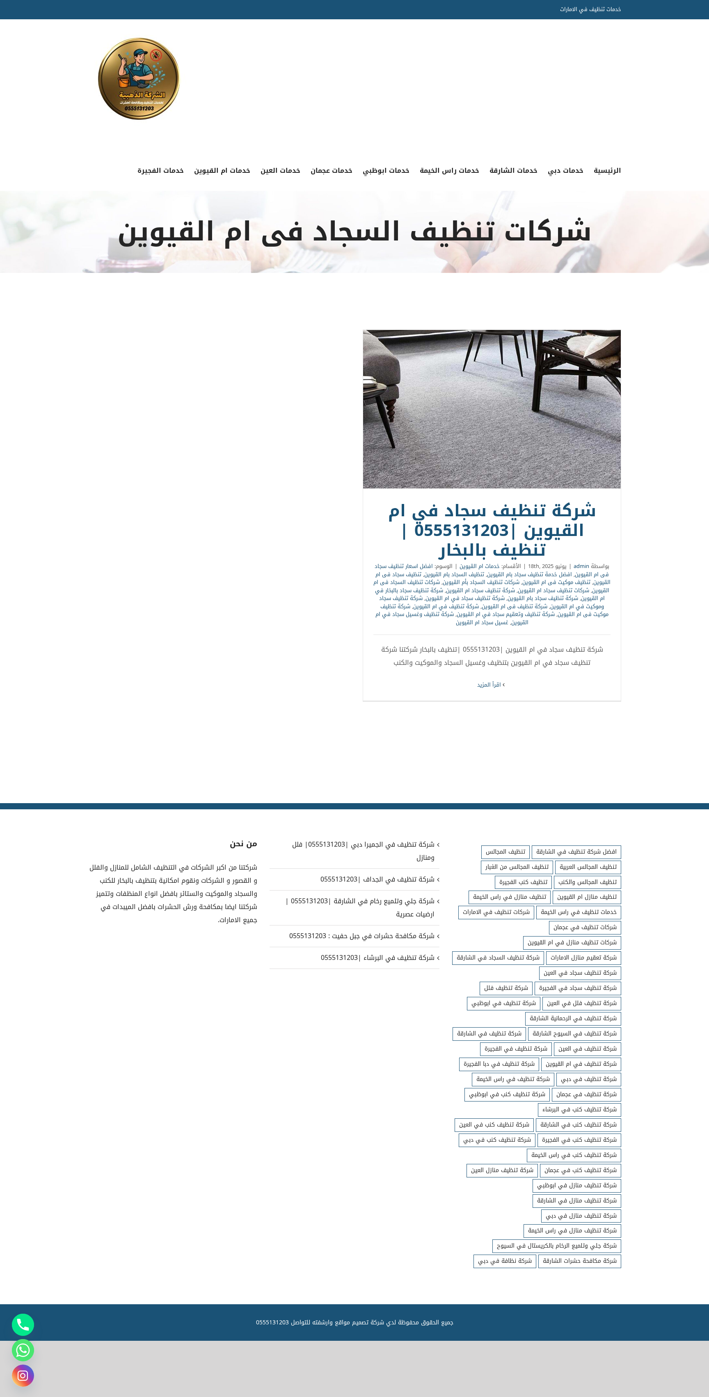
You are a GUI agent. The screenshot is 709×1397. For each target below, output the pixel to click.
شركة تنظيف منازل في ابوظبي (577, 1185)
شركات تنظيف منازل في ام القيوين (572, 942)
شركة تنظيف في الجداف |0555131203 (377, 879)
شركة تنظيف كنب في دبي (497, 1139)
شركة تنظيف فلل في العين (582, 1003)
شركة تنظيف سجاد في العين (580, 972)
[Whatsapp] (23, 1350)
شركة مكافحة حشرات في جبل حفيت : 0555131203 (361, 936)
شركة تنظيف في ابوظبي (503, 1003)
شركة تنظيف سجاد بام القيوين (543, 598)
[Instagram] (23, 1376)
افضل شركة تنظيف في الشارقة (576, 851)
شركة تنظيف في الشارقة (489, 1033)
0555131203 (272, 1322)
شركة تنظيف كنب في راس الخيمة (574, 1155)
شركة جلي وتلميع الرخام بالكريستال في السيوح (557, 1245)
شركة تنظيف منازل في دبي (581, 1215)
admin (581, 566)
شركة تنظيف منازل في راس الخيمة (572, 1230)
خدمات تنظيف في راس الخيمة (579, 912)
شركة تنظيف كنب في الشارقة (578, 1124)
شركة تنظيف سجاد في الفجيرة (578, 988)
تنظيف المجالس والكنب (587, 882)
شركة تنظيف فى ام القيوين (514, 606)
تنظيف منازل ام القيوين (587, 896)
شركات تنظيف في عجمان (585, 927)
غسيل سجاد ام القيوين (482, 622)
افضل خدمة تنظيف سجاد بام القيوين (529, 574)
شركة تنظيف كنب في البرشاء (579, 1109)
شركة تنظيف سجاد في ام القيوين (465, 598)
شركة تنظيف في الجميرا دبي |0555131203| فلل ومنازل (363, 851)
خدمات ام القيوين (480, 566)
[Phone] (23, 1325)
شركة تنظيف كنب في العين (494, 1124)
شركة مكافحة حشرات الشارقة (580, 1260)
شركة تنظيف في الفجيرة (516, 1048)
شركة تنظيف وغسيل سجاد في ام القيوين (451, 618)
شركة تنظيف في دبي (589, 1079)
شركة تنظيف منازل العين (502, 1170)
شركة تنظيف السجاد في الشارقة (498, 957)
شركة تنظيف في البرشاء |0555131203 (377, 957)
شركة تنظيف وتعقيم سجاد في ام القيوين (506, 614)
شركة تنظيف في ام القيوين (446, 606)
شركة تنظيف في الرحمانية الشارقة (573, 1018)
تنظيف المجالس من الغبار (517, 867)
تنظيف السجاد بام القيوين (454, 574)
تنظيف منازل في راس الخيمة (509, 896)
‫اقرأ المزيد (490, 685)
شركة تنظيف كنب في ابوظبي (507, 1094)
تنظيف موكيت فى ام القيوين (556, 582)
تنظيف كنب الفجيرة (523, 882)
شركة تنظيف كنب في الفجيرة (579, 1139)
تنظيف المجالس (505, 851)
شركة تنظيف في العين (587, 1048)
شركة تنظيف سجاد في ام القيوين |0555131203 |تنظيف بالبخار (492, 409)
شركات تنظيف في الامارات (496, 912)
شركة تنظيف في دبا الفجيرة (499, 1064)
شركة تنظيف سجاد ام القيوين (480, 590)
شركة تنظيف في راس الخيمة (513, 1079)
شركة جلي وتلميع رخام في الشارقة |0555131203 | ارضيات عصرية (359, 908)
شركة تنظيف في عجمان (586, 1094)
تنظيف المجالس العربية (588, 867)
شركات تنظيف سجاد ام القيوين (553, 590)
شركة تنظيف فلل (506, 988)
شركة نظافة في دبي (505, 1260)
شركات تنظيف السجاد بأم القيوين (481, 582)
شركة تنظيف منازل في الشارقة (577, 1200)
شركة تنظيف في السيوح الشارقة (575, 1033)
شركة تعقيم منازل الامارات (584, 957)
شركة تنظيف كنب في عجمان (580, 1170)
